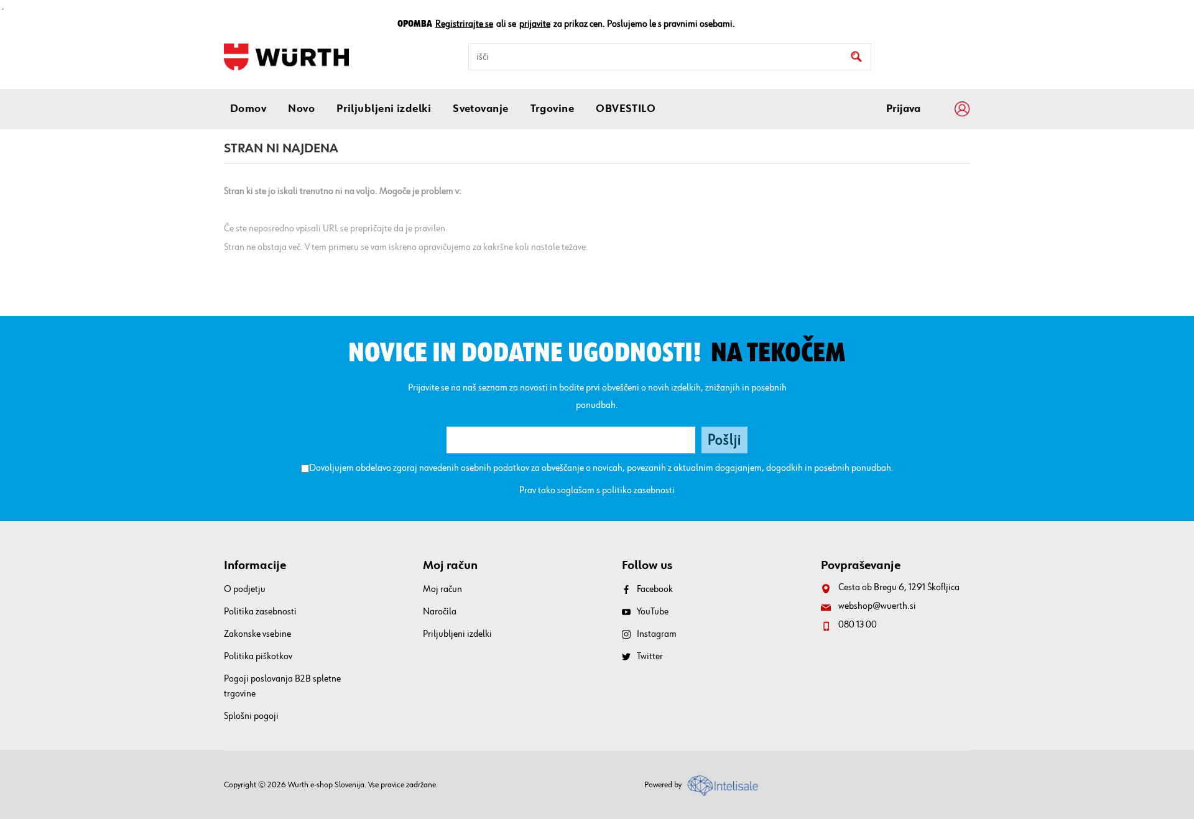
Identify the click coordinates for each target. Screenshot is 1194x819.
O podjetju (245, 590)
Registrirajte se (464, 24)
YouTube (653, 612)
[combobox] (669, 57)
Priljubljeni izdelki (457, 634)
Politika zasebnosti (260, 612)
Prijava (903, 108)
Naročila (439, 612)
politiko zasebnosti (638, 491)
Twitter (650, 657)
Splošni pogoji (251, 716)
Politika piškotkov (258, 657)
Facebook (655, 590)
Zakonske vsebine (257, 634)
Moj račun (442, 590)
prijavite (534, 24)
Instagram (657, 634)
